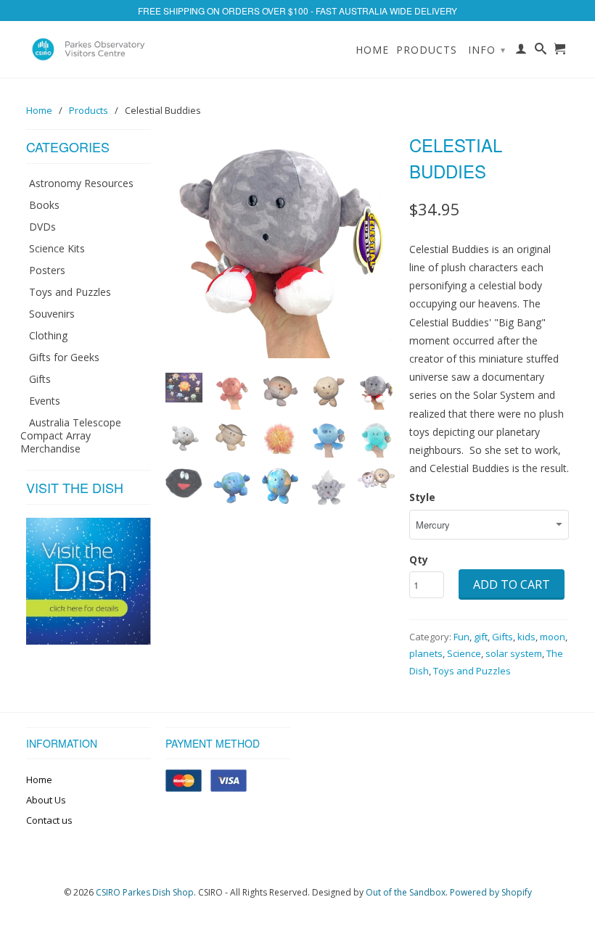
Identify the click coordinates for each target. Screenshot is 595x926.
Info (487, 50)
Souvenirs (52, 314)
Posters (47, 270)
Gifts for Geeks (64, 357)
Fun (461, 636)
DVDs (42, 226)
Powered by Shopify (491, 892)
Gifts (40, 379)
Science (464, 653)
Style (422, 497)
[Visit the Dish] (88, 641)
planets (426, 653)
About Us (46, 799)
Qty (418, 559)
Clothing (48, 335)
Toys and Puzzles (70, 292)
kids (526, 636)
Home (372, 50)
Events (44, 401)
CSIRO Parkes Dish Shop (145, 892)
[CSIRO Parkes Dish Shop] (88, 49)
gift (481, 636)
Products (426, 50)
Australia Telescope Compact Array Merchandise (70, 435)
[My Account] (521, 51)
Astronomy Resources (81, 183)
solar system (513, 653)
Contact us (49, 820)
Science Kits (57, 248)
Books (44, 205)
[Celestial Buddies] (280, 243)
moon (552, 636)
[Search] (541, 51)
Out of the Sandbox (406, 892)
